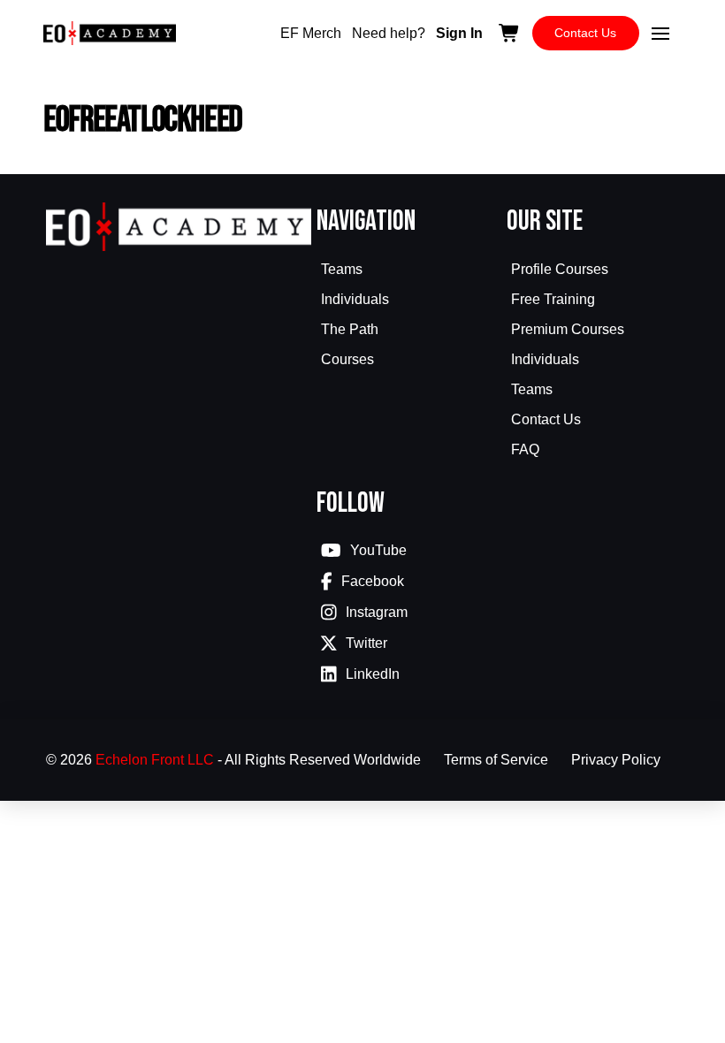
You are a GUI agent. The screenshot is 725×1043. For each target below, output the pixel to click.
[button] (660, 33)
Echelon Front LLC (154, 759)
